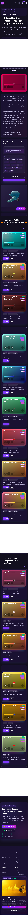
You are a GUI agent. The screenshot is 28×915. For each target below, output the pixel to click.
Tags (17, 862)
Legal (17, 870)
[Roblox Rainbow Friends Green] (14, 342)
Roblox (7, 165)
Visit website (14, 910)
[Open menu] (26, 3)
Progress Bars (19, 853)
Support (4, 872)
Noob (21, 165)
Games (7, 159)
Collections (19, 855)
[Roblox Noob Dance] (14, 500)
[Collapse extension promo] (25, 878)
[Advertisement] (14, 53)
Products (4, 863)
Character (14, 165)
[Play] (8, 86)
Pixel (6, 162)
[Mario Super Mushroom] (14, 681)
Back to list (15, 176)
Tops (17, 857)
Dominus (18, 167)
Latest (17, 859)
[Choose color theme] (19, 2)
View (12, 258)
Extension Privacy (20, 874)
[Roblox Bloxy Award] (14, 469)
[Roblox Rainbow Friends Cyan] (14, 240)
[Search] (15, 2)
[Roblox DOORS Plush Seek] (14, 406)
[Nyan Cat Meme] (14, 578)
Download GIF (20, 208)
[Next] (11, 87)
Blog (3, 874)
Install (3, 853)
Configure (4, 855)
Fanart (19, 162)
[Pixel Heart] (14, 744)
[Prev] (5, 87)
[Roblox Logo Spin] (14, 437)
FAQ (3, 870)
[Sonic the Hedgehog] (14, 712)
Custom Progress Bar (16, 159)
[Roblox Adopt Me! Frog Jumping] (14, 272)
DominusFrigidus (9, 167)
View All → (24, 228)
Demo (3, 861)
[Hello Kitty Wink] (14, 610)
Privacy (18, 872)
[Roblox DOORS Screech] (14, 374)
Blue (11, 170)
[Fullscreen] (23, 87)
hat (6, 170)
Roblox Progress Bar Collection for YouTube (14, 150)
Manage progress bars (6, 858)
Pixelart (13, 162)
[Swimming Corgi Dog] (14, 641)
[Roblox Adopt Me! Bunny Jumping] (14, 303)
